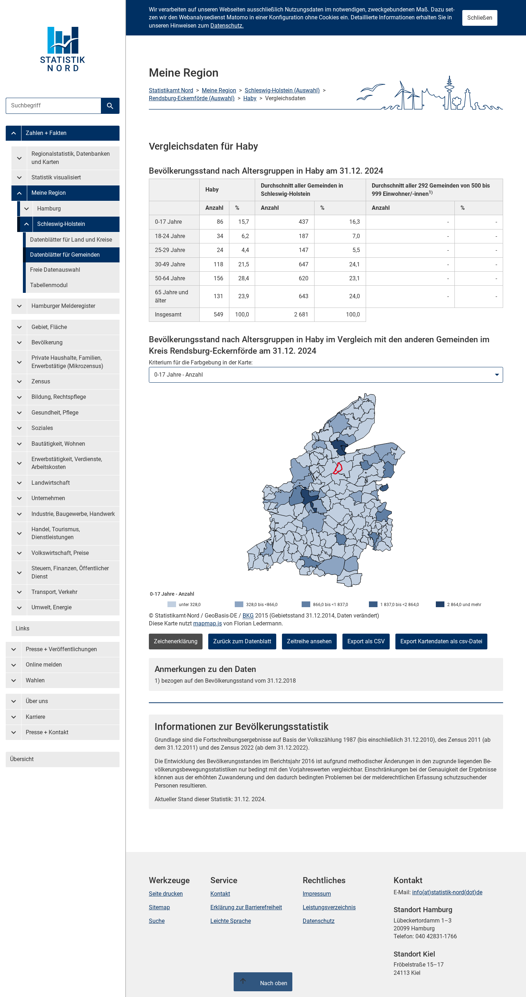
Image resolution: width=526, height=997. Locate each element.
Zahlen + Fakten (46, 133)
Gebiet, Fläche (49, 327)
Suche (157, 921)
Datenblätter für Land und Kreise (71, 239)
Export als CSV (366, 641)
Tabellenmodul (49, 285)
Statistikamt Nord (171, 90)
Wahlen (35, 680)
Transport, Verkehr (54, 592)
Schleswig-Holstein (61, 224)
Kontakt (220, 893)
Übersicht (22, 759)
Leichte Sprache (230, 921)
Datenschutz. (227, 25)
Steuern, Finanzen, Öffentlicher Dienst (70, 572)
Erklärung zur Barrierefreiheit (246, 907)
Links (22, 628)
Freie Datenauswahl (55, 269)
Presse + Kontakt (47, 732)
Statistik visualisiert (56, 177)
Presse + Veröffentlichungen (61, 649)
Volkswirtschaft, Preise (60, 553)
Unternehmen (48, 498)
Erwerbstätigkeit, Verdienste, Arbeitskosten (66, 463)
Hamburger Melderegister (63, 306)
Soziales (42, 428)
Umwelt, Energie (51, 607)
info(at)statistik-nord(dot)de (447, 892)
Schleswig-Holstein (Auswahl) (282, 90)
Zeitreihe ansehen (309, 641)
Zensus (40, 381)
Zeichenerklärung (176, 641)
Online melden (44, 664)
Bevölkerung (47, 342)
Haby (250, 98)
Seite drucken (166, 893)
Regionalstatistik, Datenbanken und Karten (70, 157)
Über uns (37, 701)
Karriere (35, 716)
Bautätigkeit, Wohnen (58, 443)
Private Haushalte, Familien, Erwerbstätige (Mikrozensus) (67, 361)
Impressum (317, 893)
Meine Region (48, 192)
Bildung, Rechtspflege (58, 396)
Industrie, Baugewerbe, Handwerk (73, 513)
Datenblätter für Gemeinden (65, 254)
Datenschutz (319, 921)
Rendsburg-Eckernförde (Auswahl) (192, 98)
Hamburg (49, 208)
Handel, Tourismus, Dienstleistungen (55, 533)
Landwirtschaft (50, 482)
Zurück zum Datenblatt (242, 641)
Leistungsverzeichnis (329, 907)
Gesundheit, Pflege (54, 412)
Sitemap (159, 907)
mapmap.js (207, 623)
